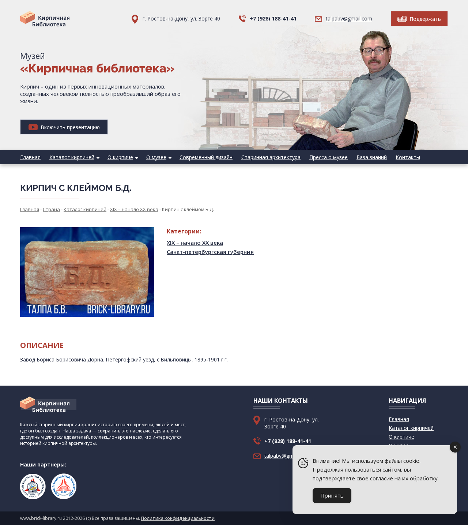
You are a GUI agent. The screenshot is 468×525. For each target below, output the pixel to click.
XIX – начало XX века (195, 242)
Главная (30, 157)
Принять (332, 495)
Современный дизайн (206, 157)
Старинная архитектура (271, 157)
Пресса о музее (328, 157)
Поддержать (424, 18)
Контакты (408, 157)
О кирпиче (120, 157)
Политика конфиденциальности (178, 518)
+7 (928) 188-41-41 (273, 18)
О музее (156, 157)
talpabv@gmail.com (349, 18)
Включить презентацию (69, 127)
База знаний (371, 157)
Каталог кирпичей (71, 157)
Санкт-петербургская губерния (210, 251)
